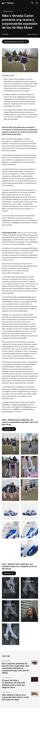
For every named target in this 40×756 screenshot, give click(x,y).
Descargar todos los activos (14, 41)
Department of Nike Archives (12, 197)
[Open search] (32, 3)
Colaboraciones (8, 11)
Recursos (7, 429)
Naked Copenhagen (20, 405)
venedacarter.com (8, 220)
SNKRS (15, 222)
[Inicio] (8, 3)
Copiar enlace (31, 34)
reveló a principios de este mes (23, 297)
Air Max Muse (6, 239)
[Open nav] (37, 3)
